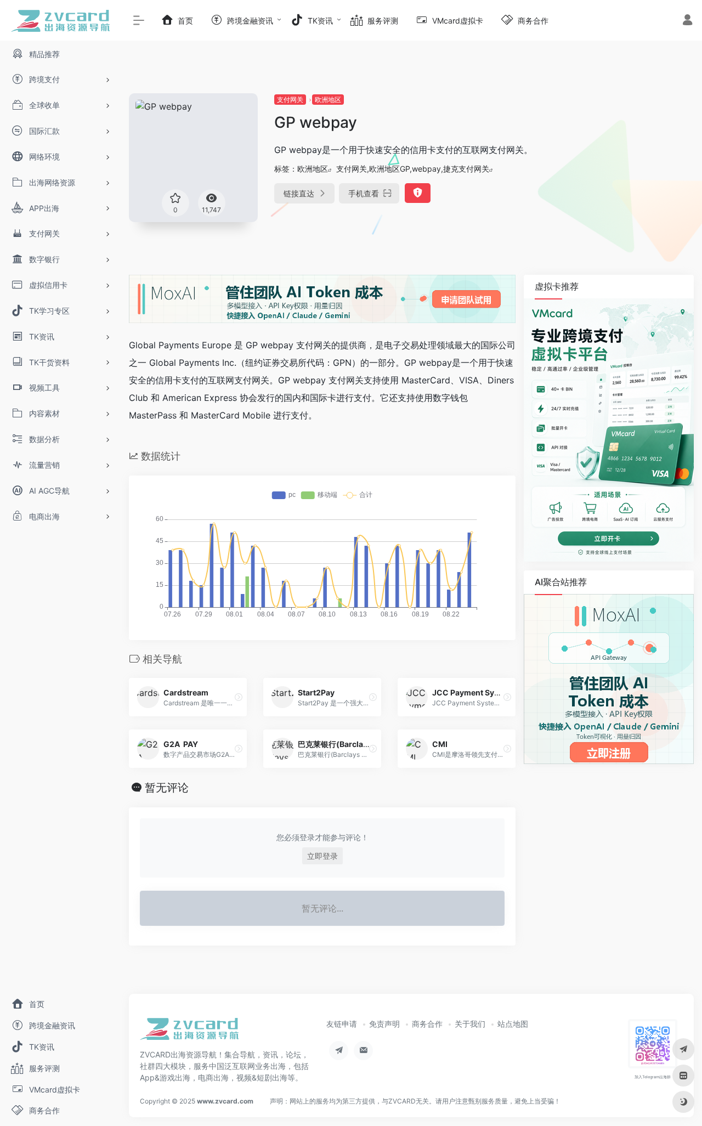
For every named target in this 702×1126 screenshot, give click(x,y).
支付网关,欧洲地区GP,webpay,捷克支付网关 (412, 168)
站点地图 (512, 1023)
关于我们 (470, 1023)
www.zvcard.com (225, 1101)
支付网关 (290, 99)
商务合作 (427, 1023)
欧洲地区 (328, 99)
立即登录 (322, 856)
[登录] (687, 21)
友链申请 (341, 1023)
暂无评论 (167, 787)
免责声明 (384, 1023)
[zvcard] (189, 1032)
